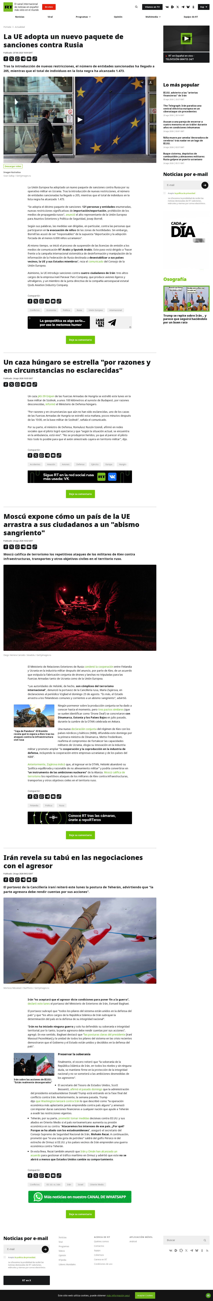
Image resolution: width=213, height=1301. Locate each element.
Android (133, 1241)
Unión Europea (96, 310)
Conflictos (35, 310)
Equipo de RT (191, 16)
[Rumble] (172, 7)
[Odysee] (181, 1250)
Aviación (51, 464)
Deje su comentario (80, 340)
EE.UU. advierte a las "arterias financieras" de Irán (180, 94)
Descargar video (13, 166)
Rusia (79, 310)
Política (66, 310)
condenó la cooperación (98, 667)
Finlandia (34, 805)
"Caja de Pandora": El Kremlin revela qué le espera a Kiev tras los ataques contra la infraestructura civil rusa (34, 735)
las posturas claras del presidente (104, 1035)
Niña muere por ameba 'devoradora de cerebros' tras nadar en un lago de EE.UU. (185, 140)
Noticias (19, 16)
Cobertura (99, 1254)
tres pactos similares (111, 709)
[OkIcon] (193, 7)
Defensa (80, 464)
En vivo (49, 7)
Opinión (118, 16)
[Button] (136, 6)
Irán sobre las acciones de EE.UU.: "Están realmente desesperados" (33, 1081)
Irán (69, 1184)
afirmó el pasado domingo (86, 1089)
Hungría (122, 464)
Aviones (65, 464)
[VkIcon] (167, 7)
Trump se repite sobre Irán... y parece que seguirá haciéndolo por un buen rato (185, 319)
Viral (50, 16)
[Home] (8, 7)
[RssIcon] (207, 1250)
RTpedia (62, 1259)
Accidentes (35, 464)
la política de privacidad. (185, 193)
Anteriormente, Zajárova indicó (46, 764)
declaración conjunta (84, 729)
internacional (116, 310)
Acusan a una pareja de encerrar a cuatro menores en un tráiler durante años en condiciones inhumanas (185, 124)
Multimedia (152, 16)
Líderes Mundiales (67, 1264)
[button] (79, 119)
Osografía (174, 279)
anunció (70, 215)
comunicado (96, 261)
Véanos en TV (152, 7)
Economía (51, 310)
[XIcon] (177, 7)
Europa (108, 464)
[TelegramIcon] (183, 7)
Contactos (99, 1245)
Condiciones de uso (103, 1263)
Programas (82, 16)
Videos (62, 1250)
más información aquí (118, 1295)
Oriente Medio (97, 1184)
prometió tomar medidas (74, 1118)
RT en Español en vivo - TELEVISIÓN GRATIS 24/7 (180, 57)
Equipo (97, 1250)
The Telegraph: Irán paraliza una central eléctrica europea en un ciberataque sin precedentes (182, 108)
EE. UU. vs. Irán (53, 1184)
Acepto (181, 193)
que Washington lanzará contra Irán (57, 1101)
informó (50, 404)
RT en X (26, 1280)
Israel (80, 1184)
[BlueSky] (188, 7)
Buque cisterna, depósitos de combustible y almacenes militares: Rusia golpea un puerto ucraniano (184, 156)
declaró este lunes (39, 1004)
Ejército (95, 464)
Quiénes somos (101, 1241)
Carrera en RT (100, 1259)
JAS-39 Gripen (46, 396)
